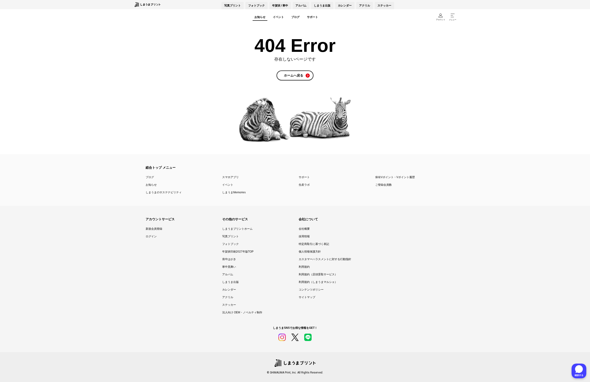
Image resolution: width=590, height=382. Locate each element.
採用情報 (304, 236)
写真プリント (230, 236)
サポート (312, 17)
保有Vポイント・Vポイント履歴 (395, 177)
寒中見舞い (229, 266)
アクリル (364, 5)
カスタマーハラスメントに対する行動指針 (325, 259)
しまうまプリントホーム (237, 228)
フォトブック (256, 5)
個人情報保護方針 (310, 251)
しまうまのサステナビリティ (164, 192)
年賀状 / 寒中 (280, 5)
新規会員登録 (154, 228)
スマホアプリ (230, 177)
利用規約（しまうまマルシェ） (318, 282)
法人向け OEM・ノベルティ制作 (242, 312)
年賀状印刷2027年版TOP (238, 251)
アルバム (301, 5)
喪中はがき (229, 259)
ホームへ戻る (293, 75)
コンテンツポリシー (311, 289)
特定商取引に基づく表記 (314, 244)
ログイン (151, 236)
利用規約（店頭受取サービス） (318, 274)
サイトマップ (307, 297)
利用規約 (304, 266)
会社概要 (304, 228)
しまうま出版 (322, 5)
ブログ (295, 17)
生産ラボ (304, 184)
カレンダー (345, 5)
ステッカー (384, 5)
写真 (232, 5)
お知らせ (260, 17)
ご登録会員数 (383, 184)
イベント (278, 17)
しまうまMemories (234, 192)
